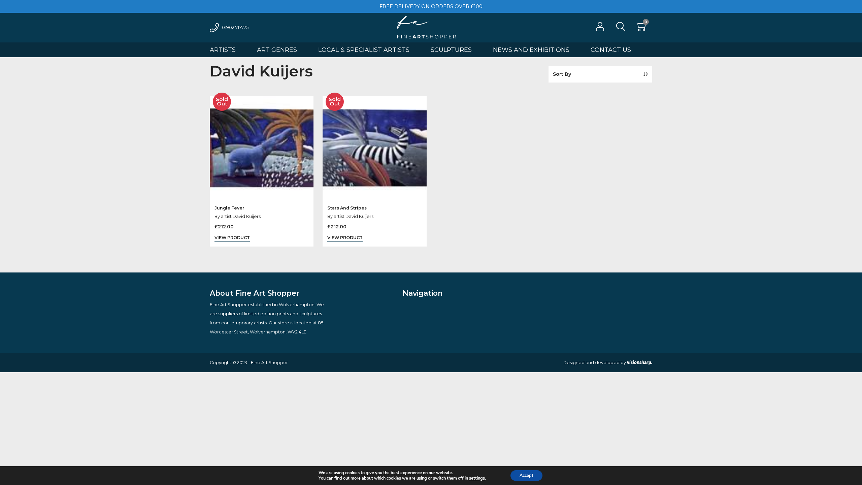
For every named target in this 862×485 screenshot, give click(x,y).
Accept (526, 475)
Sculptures (451, 50)
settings (477, 478)
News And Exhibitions (531, 50)
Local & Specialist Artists (363, 50)
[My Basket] (642, 28)
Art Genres (277, 50)
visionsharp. (639, 362)
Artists (223, 50)
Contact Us (611, 50)
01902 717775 (235, 27)
